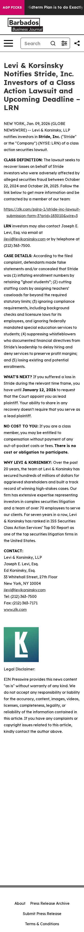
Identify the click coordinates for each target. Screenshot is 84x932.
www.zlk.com (15, 609)
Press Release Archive (50, 903)
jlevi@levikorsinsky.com (25, 239)
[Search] (53, 43)
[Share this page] (77, 43)
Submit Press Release (42, 913)
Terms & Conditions (42, 924)
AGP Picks (12, 7)
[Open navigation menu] (8, 43)
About (19, 903)
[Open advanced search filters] (64, 43)
